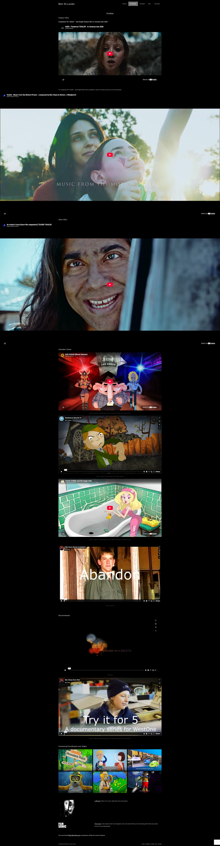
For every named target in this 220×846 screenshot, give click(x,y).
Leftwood (97, 801)
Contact (160, 844)
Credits (152, 844)
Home (143, 844)
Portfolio (148, 844)
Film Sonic (98, 824)
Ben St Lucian (66, 3)
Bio (156, 844)
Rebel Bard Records (74, 835)
